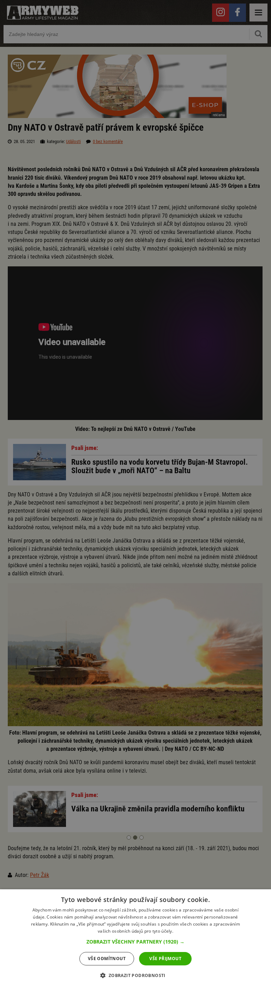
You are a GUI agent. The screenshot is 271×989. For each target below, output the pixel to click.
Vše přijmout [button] (165, 959)
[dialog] (135, 939)
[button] (135, 942)
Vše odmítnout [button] (107, 959)
